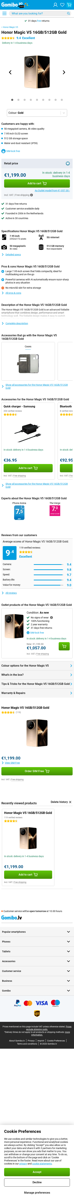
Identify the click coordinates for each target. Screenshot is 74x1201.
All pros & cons (13, 293)
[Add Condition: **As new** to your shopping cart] (64, 646)
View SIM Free (12, 762)
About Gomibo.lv (17, 1041)
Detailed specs (13, 254)
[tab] (12, 100)
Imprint (41, 1041)
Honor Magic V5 (10, 27)
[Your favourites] (62, 5)
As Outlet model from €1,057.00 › (52, 190)
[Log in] (55, 5)
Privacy (31, 1041)
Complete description (17, 323)
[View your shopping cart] (69, 5)
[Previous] (10, 72)
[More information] (31, 195)
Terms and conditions (27, 1044)
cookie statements (42, 1163)
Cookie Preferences (56, 1041)
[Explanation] (51, 617)
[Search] (68, 13)
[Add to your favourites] (68, 163)
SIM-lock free (13, 151)
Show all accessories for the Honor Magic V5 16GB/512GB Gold (37, 386)
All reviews (11, 593)
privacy (23, 1163)
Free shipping (19, 476)
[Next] (63, 72)
